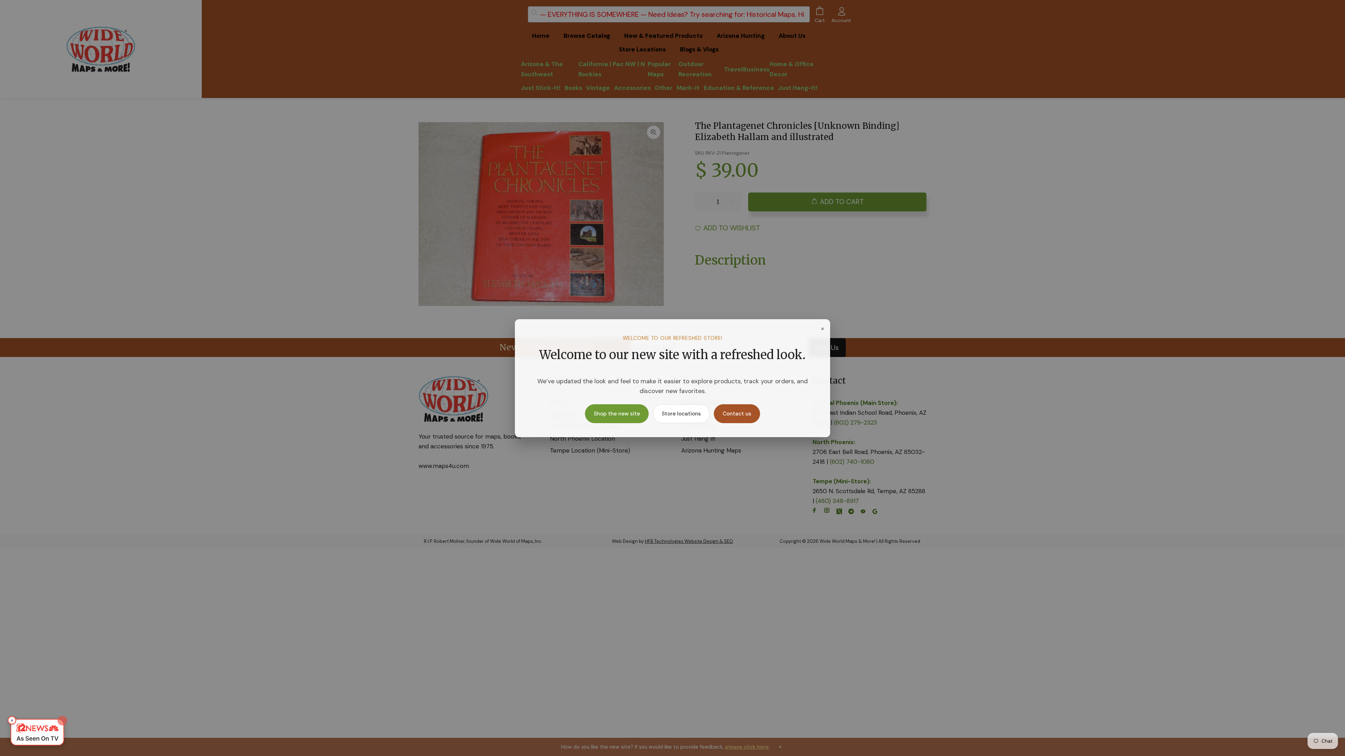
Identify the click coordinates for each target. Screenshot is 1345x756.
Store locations (681, 413)
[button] (37, 732)
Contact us (737, 413)
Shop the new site (617, 413)
